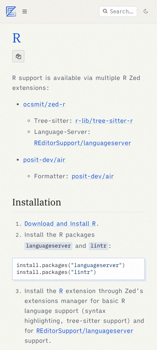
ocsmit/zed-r (44, 104)
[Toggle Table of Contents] (24, 11)
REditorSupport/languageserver (82, 143)
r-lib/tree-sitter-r (104, 121)
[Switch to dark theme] (145, 11)
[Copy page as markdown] (18, 56)
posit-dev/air (44, 160)
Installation (36, 202)
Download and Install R (60, 224)
